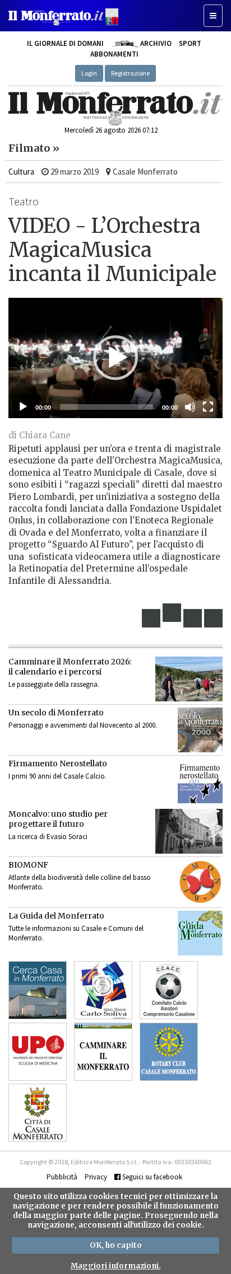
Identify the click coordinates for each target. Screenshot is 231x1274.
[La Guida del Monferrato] (200, 933)
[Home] (115, 108)
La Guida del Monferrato (56, 916)
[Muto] (190, 407)
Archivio (154, 43)
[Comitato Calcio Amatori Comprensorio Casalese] (169, 990)
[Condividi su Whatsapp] (214, 618)
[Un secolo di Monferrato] (200, 730)
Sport (190, 43)
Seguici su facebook (151, 1177)
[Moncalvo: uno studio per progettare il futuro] (189, 831)
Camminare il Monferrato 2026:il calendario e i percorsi (69, 667)
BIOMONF (28, 865)
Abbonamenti (114, 54)
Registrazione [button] (130, 73)
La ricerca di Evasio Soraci (47, 836)
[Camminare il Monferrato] (103, 1052)
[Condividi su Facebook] (151, 618)
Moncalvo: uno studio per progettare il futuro (58, 819)
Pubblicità (62, 1177)
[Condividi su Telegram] (193, 618)
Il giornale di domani (65, 43)
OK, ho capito (116, 1245)
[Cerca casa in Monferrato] (37, 990)
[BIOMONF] (200, 882)
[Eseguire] (23, 407)
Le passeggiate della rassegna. (53, 684)
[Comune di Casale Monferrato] (37, 1113)
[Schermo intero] (208, 407)
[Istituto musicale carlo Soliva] (103, 990)
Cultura (21, 171)
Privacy (96, 1177)
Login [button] (89, 73)
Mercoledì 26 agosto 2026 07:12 (111, 130)
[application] (115, 358)
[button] (115, 357)
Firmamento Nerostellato (57, 763)
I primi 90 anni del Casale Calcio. (57, 776)
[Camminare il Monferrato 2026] (189, 679)
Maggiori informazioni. (116, 1266)
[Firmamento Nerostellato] (200, 780)
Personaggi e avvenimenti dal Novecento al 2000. (82, 725)
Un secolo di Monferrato (56, 713)
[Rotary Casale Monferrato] (169, 1052)
